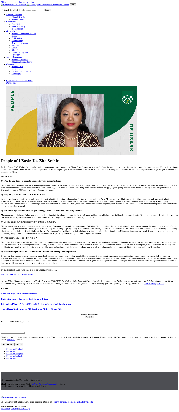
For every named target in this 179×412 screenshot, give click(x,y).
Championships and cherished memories (19, 294)
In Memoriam (17, 29)
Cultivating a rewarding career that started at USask (24, 299)
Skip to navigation (26, 2)
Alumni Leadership (14, 57)
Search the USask (11, 10)
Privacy (14, 409)
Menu (73, 5)
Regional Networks (20, 43)
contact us (11, 340)
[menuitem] (92, 17)
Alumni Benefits (18, 17)
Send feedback (7, 344)
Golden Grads (17, 38)
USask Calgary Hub (20, 52)
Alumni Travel (18, 19)
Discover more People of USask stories (17, 274)
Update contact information (23, 71)
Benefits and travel (14, 15)
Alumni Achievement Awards (24, 33)
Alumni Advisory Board (22, 62)
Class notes (11, 22)
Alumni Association (20, 59)
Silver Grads (17, 50)
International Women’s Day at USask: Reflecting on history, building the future (36, 304)
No (92, 317)
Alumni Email (17, 66)
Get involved (11, 31)
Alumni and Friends (61, 5)
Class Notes (16, 24)
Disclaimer (5, 409)
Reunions (15, 45)
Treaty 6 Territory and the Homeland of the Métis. (73, 402)
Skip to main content (9, 2)
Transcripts (16, 74)
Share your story (18, 26)
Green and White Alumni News (19, 80)
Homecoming (17, 40)
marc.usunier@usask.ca (154, 283)
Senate (14, 48)
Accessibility (24, 409)
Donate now (11, 83)
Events (14, 36)
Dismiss (19, 344)
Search (47, 10)
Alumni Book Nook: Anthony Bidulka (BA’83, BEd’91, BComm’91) (31, 309)
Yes (87, 317)
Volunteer (16, 55)
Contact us (10, 64)
